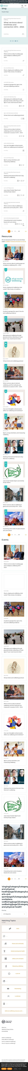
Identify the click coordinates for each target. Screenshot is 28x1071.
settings (25, 1066)
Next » (25, 231)
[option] (14, 26)
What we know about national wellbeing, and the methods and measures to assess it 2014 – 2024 (13, 131)
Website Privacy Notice (7, 1029)
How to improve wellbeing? (8, 1043)
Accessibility (5, 1031)
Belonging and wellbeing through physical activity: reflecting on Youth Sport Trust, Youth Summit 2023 (13, 100)
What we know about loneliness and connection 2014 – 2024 (14, 25)
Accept (4, 1068)
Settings (15, 1068)
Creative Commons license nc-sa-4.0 (15, 241)
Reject (9, 1068)
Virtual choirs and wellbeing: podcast (14, 115)
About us (4, 1027)
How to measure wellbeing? (9, 1041)
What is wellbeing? (6, 1037)
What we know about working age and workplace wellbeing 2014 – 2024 (13, 55)
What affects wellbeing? (8, 1039)
